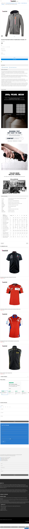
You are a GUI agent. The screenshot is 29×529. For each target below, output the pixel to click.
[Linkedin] (27, 521)
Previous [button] (0, 392)
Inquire (14, 57)
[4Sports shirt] (14, 262)
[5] (14, 326)
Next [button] (28, 392)
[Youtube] (28, 521)
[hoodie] (2, 43)
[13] (14, 294)
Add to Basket (14, 59)
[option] (4, 392)
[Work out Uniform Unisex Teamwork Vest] (14, 358)
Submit (14, 421)
